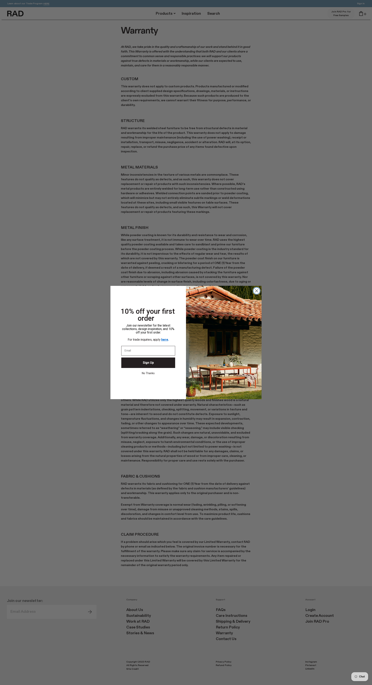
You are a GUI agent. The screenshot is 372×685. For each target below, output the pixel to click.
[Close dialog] (256, 290)
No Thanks (148, 373)
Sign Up (148, 362)
